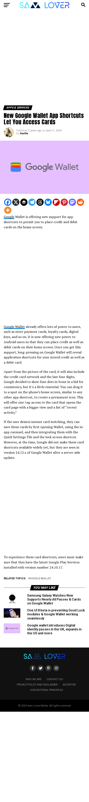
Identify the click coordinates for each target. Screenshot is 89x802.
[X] (15, 202)
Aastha (24, 133)
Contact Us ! (55, 679)
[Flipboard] (56, 202)
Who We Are (34, 679)
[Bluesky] (48, 202)
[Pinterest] (64, 202)
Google (9, 216)
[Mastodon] (72, 202)
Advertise (69, 684)
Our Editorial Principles (46, 689)
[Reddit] (80, 202)
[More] (7, 210)
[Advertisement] (44, 59)
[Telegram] (32, 202)
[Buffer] (24, 202)
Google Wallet (14, 326)
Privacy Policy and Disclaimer (37, 684)
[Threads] (40, 202)
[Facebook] (7, 202)
